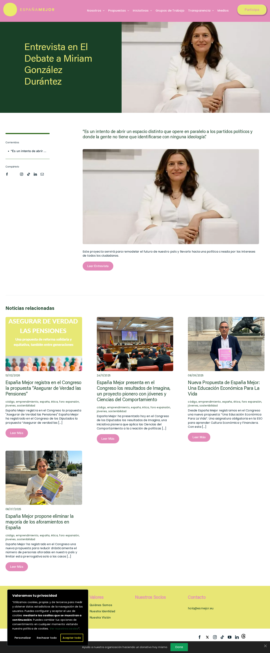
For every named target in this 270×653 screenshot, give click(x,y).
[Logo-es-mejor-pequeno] (29, 4)
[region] (47, 618)
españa (45, 402)
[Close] (265, 646)
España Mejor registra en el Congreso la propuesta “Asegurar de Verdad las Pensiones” (43, 389)
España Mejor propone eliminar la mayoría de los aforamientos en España (40, 522)
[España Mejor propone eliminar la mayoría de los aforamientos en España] (44, 452)
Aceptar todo (72, 638)
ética (54, 402)
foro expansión (69, 402)
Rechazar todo (47, 638)
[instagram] (21, 174)
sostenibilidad (26, 405)
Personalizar (23, 638)
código (101, 407)
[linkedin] (35, 174)
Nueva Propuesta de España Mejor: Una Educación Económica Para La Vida (224, 389)
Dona (179, 647)
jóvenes (11, 405)
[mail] (42, 174)
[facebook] (7, 174)
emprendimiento (27, 402)
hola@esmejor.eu (201, 608)
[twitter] (14, 173)
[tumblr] (244, 636)
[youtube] (229, 637)
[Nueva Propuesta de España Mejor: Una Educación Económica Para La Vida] (226, 319)
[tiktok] (28, 174)
